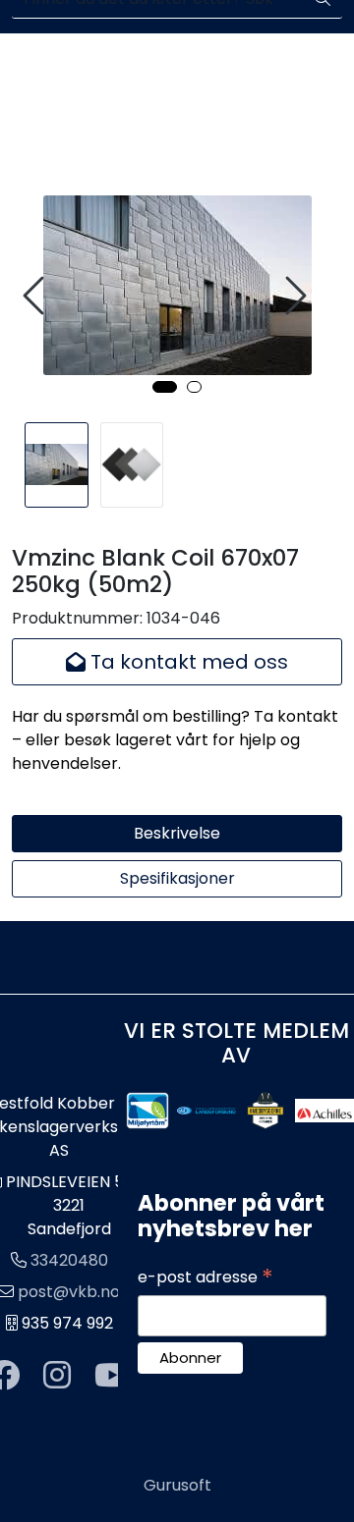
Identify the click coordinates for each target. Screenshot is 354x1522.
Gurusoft (177, 1485)
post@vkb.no (69, 1291)
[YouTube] (112, 1376)
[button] (164, 387)
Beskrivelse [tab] (177, 833)
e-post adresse (205, 1277)
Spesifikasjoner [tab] (177, 878)
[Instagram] (57, 1376)
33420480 (69, 1260)
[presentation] (36, 296)
